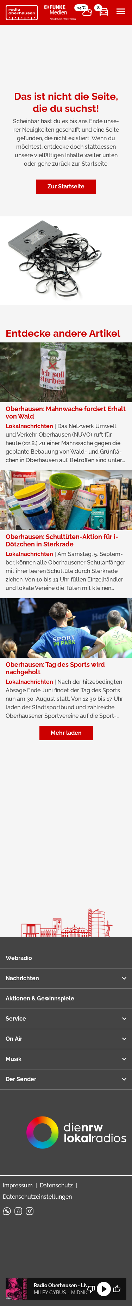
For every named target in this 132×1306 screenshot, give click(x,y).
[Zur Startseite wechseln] (22, 13)
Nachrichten (22, 978)
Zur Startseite (66, 186)
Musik (13, 1059)
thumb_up (116, 1289)
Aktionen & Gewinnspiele (40, 998)
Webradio (19, 958)
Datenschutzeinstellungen (37, 1196)
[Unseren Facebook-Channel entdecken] (18, 1211)
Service (16, 1018)
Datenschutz (56, 1185)
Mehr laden (66, 732)
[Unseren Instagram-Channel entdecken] (29, 1211)
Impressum (18, 1185)
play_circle (103, 1289)
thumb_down (91, 1289)
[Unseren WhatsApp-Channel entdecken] (7, 1211)
